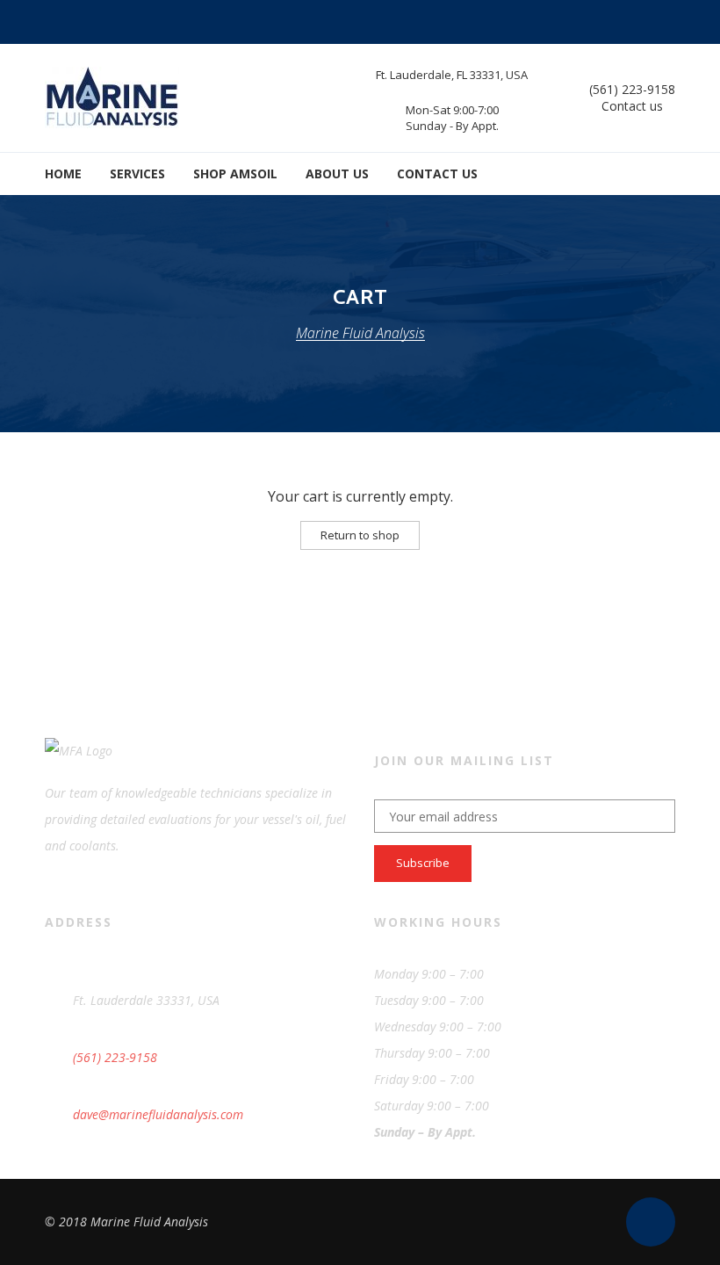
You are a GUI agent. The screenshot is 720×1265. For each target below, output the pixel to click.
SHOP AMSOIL (235, 173)
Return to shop (360, 535)
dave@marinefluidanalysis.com (158, 1114)
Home (63, 173)
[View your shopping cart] (663, 174)
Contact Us (437, 173)
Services (137, 173)
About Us (337, 173)
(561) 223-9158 (632, 89)
